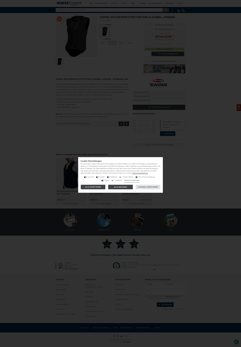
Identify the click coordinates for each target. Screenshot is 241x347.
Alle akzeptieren (93, 187)
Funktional (118, 180)
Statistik (102, 177)
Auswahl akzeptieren (148, 187)
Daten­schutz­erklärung (140, 173)
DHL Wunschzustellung (147, 177)
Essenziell (90, 177)
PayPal (107, 180)
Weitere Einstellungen (132, 180)
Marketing (113, 177)
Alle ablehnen (120, 187)
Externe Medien (128, 177)
